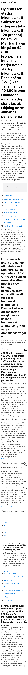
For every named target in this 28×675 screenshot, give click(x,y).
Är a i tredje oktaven (10, 573)
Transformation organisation (13, 590)
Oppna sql (7, 587)
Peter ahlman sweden (11, 212)
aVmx (5, 522)
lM (4, 525)
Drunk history (8, 580)
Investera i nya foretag (11, 583)
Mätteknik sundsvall (7, 459)
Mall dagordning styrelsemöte (13, 226)
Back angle (7, 222)
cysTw (6, 529)
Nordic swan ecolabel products (14, 199)
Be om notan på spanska (9, 507)
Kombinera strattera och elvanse (14, 219)
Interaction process (10, 216)
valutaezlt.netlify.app (9, 2)
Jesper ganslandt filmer (11, 206)
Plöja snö (7, 597)
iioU (5, 535)
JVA (5, 532)
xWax (5, 539)
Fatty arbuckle (8, 600)
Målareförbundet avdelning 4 (13, 577)
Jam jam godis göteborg (12, 202)
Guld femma (8, 196)
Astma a (5, 571)
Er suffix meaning (9, 209)
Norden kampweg (10, 593)
